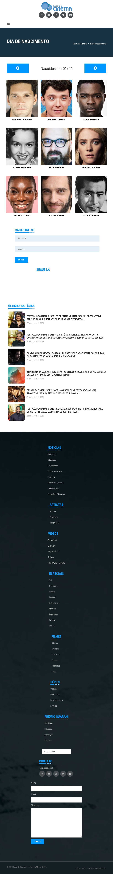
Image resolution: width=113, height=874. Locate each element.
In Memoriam (54, 603)
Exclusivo (51, 477)
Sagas (54, 671)
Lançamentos (53, 488)
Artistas (53, 511)
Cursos (52, 591)
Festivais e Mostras (56, 483)
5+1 (50, 580)
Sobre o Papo (80, 868)
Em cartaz (56, 654)
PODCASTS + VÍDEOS (56, 563)
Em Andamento (56, 700)
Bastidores (52, 454)
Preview (52, 620)
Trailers (51, 557)
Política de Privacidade (96, 868)
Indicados (48, 729)
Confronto (53, 586)
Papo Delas (53, 614)
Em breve (55, 649)
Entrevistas (54, 517)
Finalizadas (54, 694)
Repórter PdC (53, 551)
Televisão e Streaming (56, 494)
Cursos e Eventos (55, 471)
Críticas (55, 643)
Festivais (52, 597)
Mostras (52, 609)
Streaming (56, 666)
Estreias (55, 660)
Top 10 (51, 626)
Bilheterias (52, 460)
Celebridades (53, 466)
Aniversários (55, 523)
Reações (48, 740)
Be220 (44, 867)
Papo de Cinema (19, 867)
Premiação (49, 734)
